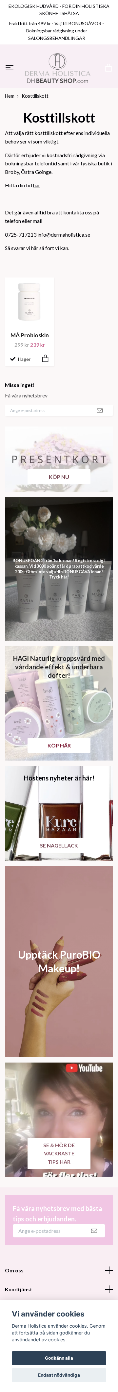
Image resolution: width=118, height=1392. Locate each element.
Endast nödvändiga (59, 1375)
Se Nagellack (59, 882)
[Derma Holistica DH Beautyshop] (59, 87)
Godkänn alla (59, 1358)
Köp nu (59, 513)
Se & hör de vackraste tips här (59, 1190)
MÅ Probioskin (29, 372)
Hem (9, 133)
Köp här (59, 782)
